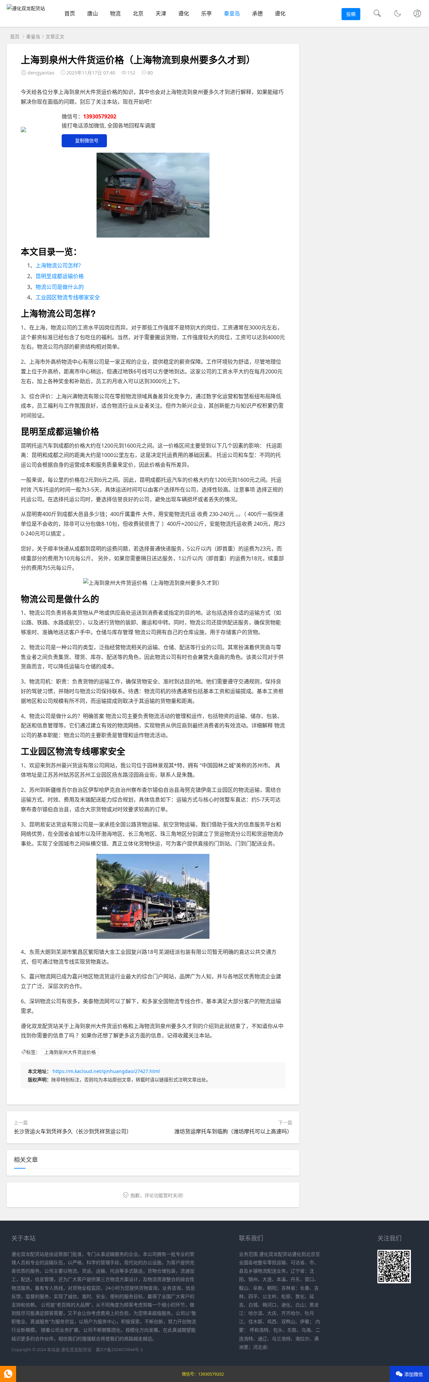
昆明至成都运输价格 (60, 276)
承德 (257, 13)
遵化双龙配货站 (76, 1349)
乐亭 (206, 13)
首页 (69, 13)
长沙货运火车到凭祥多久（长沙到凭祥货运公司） (73, 1131)
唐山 (92, 13)
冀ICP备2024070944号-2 (119, 1349)
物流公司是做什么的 (60, 287)
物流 (115, 13)
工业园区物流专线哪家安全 (68, 297)
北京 (138, 13)
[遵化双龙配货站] (26, 8)
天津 (161, 13)
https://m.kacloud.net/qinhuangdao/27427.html (106, 1071)
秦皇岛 (232, 13)
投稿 (351, 14)
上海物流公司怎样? (58, 265)
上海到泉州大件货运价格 (70, 1052)
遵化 (183, 13)
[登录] (417, 14)
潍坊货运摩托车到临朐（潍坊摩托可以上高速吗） (233, 1131)
